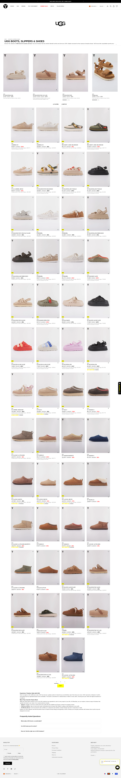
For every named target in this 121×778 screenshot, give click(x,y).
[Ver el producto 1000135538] (98, 567)
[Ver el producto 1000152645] (22, 125)
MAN (18, 6)
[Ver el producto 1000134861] (48, 610)
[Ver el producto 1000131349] (48, 654)
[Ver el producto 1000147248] (48, 344)
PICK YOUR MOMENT (33, 6)
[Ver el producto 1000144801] (22, 479)
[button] (90, 369)
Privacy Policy (55, 747)
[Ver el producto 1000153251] (22, 169)
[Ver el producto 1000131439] (73, 610)
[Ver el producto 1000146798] (48, 390)
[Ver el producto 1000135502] (73, 567)
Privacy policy (15, 759)
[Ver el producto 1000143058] (98, 523)
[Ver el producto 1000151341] (22, 300)
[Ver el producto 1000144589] (98, 479)
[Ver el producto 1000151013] (48, 256)
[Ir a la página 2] (65, 681)
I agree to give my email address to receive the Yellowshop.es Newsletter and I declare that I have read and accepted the (13, 758)
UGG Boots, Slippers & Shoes (14, 39)
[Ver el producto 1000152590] (73, 125)
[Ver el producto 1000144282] (73, 435)
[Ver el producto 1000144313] (48, 479)
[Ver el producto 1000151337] (73, 300)
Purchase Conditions (56, 750)
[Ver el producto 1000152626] (98, 125)
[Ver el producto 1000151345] (22, 256)
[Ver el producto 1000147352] (22, 344)
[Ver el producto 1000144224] (22, 523)
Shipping (54, 752)
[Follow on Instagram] (4, 769)
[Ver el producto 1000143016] (73, 523)
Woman (12, 6)
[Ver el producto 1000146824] (73, 390)
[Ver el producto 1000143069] (48, 567)
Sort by (64, 104)
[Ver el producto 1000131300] (73, 654)
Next (60, 685)
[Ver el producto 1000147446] (73, 344)
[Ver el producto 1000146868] (22, 435)
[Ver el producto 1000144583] (73, 479)
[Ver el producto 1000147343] (98, 344)
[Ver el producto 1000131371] (98, 610)
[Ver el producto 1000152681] (48, 125)
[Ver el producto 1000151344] (73, 256)
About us (54, 754)
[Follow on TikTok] (15, 769)
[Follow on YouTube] (11, 769)
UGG (4, 94)
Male (19, 753)
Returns (53, 745)
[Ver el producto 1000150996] (73, 169)
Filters (56, 104)
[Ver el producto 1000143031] (22, 567)
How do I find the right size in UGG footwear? (32, 731)
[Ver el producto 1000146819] (98, 390)
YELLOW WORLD (60, 6)
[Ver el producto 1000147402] (98, 300)
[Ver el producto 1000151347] (48, 213)
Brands (23, 6)
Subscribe (7, 763)
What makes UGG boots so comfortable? (31, 721)
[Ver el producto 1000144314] (48, 435)
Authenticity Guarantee (57, 757)
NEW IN (52, 6)
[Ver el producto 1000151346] (73, 213)
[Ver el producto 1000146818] (22, 390)
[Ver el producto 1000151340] (48, 300)
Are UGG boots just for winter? (29, 726)
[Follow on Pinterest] (7, 769)
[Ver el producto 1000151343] (98, 256)
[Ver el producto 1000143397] (48, 523)
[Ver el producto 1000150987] (22, 213)
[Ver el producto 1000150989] (98, 169)
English (101, 6)
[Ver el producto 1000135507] (22, 610)
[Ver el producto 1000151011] (98, 213)
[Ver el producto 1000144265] (98, 435)
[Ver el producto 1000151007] (48, 169)
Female (9, 753)
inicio (5, 39)
